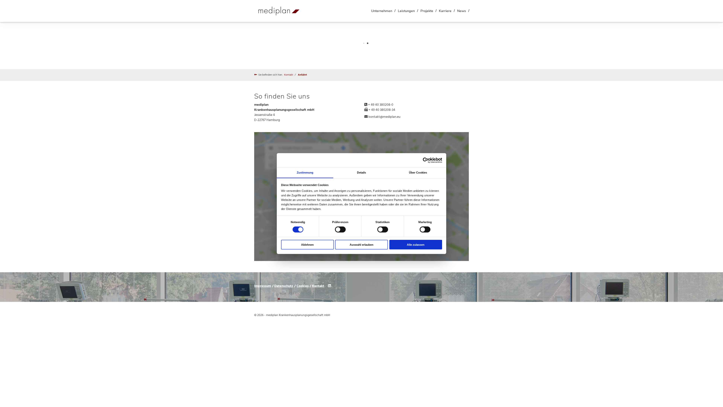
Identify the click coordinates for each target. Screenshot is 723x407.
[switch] (340, 229)
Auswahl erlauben (361, 244)
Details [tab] (361, 172)
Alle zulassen (415, 244)
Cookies (303, 286)
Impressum (262, 286)
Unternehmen (381, 11)
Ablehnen (307, 244)
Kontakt (288, 75)
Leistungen (406, 11)
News (461, 11)
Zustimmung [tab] (305, 172)
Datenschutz (283, 286)
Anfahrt (302, 75)
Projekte (426, 11)
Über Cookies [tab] (418, 172)
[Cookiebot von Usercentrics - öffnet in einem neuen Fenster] (425, 160)
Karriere (445, 11)
